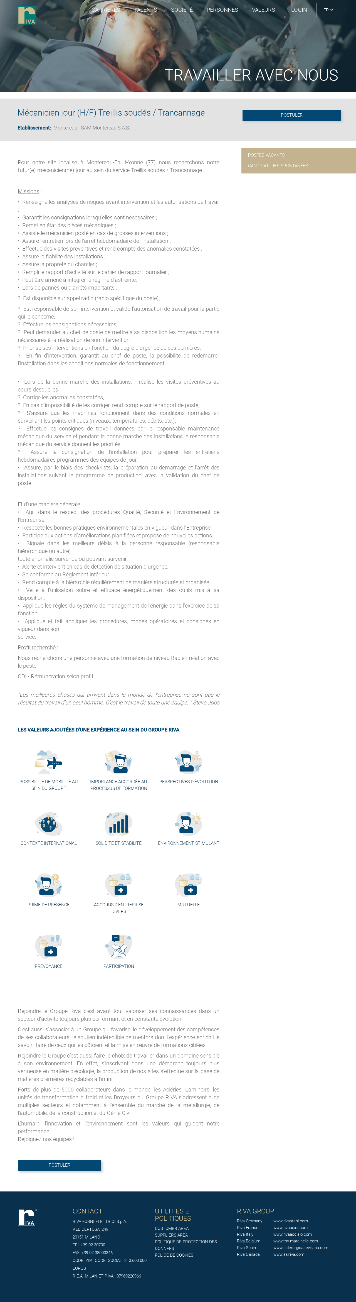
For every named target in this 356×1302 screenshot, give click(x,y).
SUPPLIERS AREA (171, 1235)
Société (182, 9)
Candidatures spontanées (278, 165)
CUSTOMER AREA (172, 1228)
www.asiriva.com (288, 1254)
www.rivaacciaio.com (292, 1234)
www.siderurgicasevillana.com (300, 1247)
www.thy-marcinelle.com (295, 1241)
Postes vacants (266, 155)
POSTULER (292, 115)
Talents (145, 9)
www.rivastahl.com (290, 1220)
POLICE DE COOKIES (174, 1255)
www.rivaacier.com (290, 1227)
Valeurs (263, 9)
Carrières (106, 9)
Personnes (222, 9)
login (299, 9)
